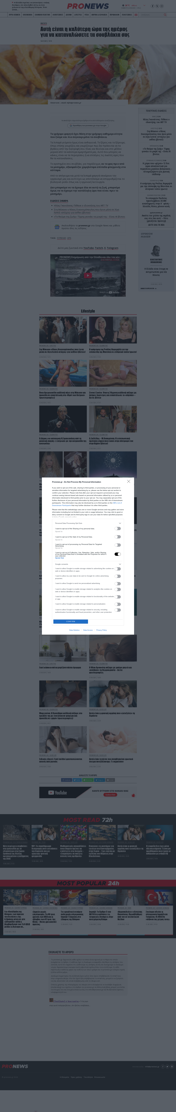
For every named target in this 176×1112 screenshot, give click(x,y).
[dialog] (88, 556)
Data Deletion (74, 630)
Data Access (88, 630)
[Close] (129, 482)
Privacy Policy (101, 630)
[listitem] (88, 523)
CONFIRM (70, 621)
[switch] (118, 528)
